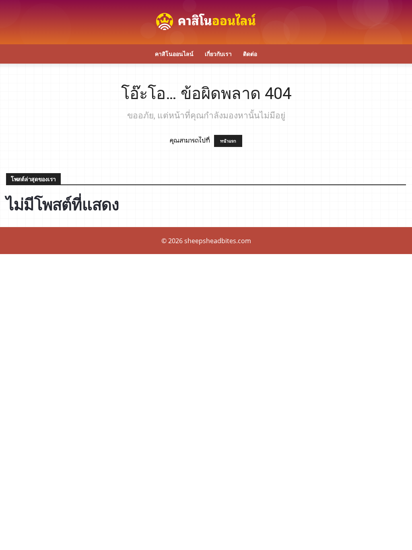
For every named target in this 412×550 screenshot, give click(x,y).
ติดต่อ (250, 54)
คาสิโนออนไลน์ (174, 54)
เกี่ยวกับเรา (218, 54)
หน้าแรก (228, 141)
